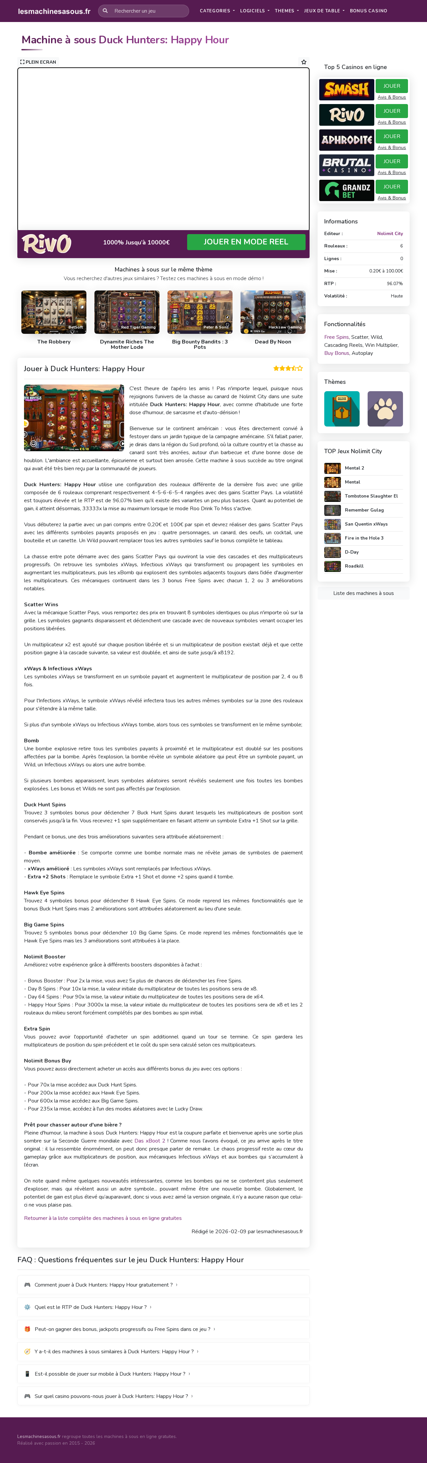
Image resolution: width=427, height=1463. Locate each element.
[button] (368, 11)
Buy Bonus (336, 353)
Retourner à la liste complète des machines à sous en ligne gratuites (103, 1218)
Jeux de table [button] (322, 11)
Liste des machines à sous (363, 593)
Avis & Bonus (392, 97)
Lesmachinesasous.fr (39, 1436)
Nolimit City (390, 233)
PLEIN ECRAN (40, 62)
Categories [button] (216, 11)
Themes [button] (285, 11)
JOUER (392, 86)
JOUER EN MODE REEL (246, 242)
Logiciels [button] (253, 11)
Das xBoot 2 (149, 1141)
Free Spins (336, 337)
